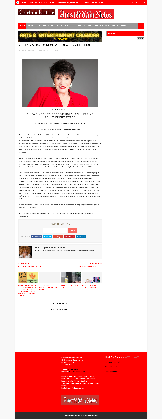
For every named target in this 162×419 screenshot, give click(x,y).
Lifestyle (55, 50)
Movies (31, 26)
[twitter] (136, 2)
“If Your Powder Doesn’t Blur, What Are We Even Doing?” (48, 287)
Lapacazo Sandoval (112, 362)
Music (59, 26)
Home (22, 26)
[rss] (144, 2)
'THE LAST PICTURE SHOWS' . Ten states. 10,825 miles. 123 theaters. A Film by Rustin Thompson (72, 3)
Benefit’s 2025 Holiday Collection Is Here (90, 286)
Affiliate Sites (119, 26)
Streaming (48, 26)
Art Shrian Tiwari (111, 367)
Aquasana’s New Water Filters (69, 286)
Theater (80, 26)
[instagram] (140, 2)
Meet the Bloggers (97, 26)
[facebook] (132, 2)
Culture (69, 26)
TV (38, 26)
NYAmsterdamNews (77, 372)
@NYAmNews (73, 369)
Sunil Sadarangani (111, 371)
